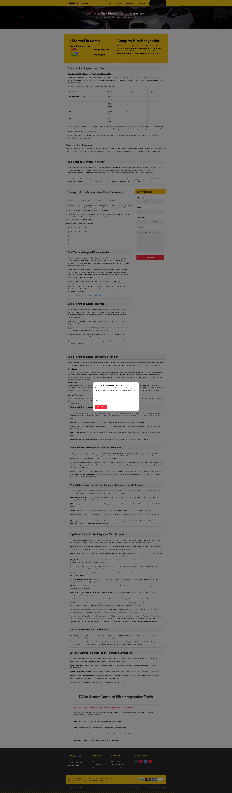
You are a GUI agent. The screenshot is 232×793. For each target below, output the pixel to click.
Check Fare (101, 407)
